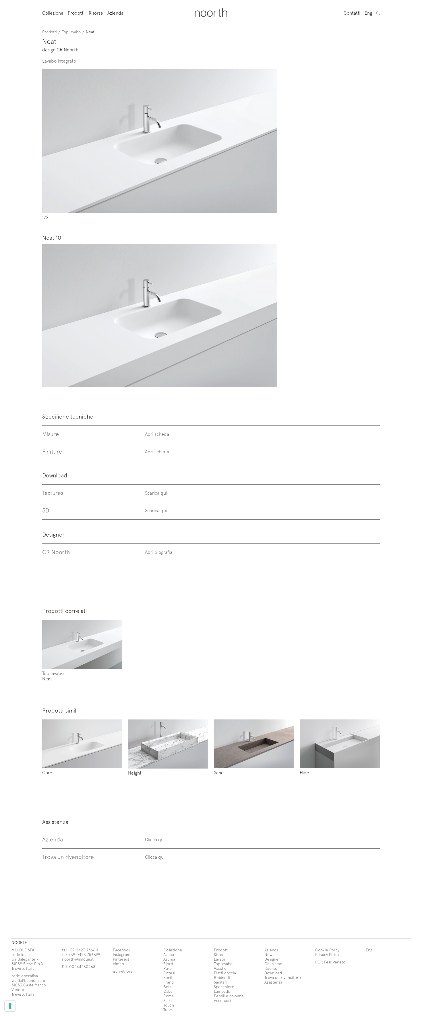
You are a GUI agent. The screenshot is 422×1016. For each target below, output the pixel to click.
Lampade (222, 991)
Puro (167, 968)
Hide (304, 772)
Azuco (168, 954)
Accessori (222, 1000)
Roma (168, 995)
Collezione (52, 13)
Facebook (121, 950)
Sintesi (169, 973)
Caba (168, 991)
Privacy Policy (327, 954)
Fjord (168, 963)
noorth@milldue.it (78, 959)
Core (47, 772)
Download (273, 973)
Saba (167, 1000)
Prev (101, 144)
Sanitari (220, 982)
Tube (167, 1009)
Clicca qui (154, 839)
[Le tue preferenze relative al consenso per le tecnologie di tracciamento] (10, 1005)
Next (218, 144)
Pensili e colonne (229, 995)
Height (135, 772)
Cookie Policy (327, 950)
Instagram (121, 954)
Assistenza (273, 982)
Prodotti (76, 13)
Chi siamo (273, 963)
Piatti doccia (225, 973)
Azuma (169, 959)
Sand (219, 772)
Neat (47, 678)
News (269, 954)
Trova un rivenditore (282, 977)
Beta (167, 986)
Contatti (352, 12)
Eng (368, 12)
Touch (168, 1005)
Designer (272, 959)
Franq (168, 982)
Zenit (168, 977)
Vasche (220, 968)
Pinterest (121, 959)
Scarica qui (156, 492)
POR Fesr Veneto (330, 962)
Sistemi (220, 954)
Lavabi (219, 959)
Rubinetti (222, 977)
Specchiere (224, 986)
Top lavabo (71, 31)
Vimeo (118, 963)
